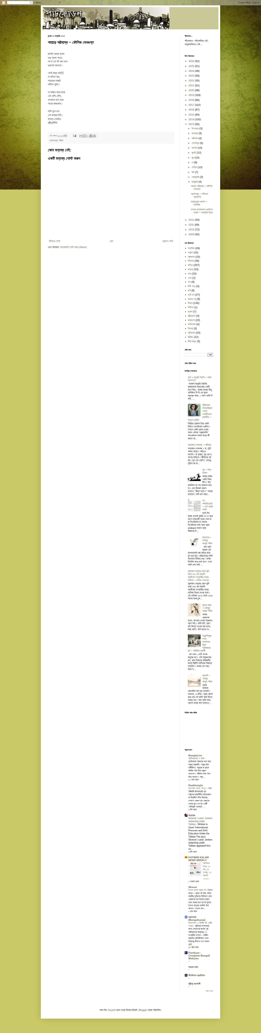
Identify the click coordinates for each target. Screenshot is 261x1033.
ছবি (189, 290)
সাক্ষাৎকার (192, 324)
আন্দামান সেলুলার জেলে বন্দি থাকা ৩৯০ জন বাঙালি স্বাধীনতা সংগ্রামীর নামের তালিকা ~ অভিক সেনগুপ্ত (198, 575)
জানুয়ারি (195, 181)
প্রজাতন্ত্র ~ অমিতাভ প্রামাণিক (199, 195)
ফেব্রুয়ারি (196, 176)
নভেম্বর (195, 133)
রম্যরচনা (191, 320)
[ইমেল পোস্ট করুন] (74, 135)
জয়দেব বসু (192, 299)
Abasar (192, 887)
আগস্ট (195, 147)
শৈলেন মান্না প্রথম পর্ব (197, 890)
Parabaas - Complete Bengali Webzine (199, 955)
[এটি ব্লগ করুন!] (84, 136)
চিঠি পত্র (191, 286)
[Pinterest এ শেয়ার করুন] (94, 136)
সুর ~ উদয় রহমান (206, 471)
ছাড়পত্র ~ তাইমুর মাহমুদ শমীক (207, 540)
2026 (192, 61)
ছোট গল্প (191, 294)
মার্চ (193, 172)
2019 (192, 95)
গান (189, 281)
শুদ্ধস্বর (191, 815)
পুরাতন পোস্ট (168, 241)
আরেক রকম (193, 967)
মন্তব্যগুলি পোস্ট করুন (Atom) (73, 247)
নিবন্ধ (190, 303)
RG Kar (192, 341)
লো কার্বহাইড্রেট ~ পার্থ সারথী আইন (207, 505)
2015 (192, 114)
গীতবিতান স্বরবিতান (196, 975)
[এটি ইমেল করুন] (81, 136)
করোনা (190, 269)
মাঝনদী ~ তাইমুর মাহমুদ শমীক (207, 678)
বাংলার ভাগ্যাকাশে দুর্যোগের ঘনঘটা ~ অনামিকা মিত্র (202, 211)
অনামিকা (191, 248)
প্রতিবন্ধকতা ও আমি (196, 758)
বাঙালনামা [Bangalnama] (196, 918)
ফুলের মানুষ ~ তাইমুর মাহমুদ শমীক (207, 608)
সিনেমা (190, 328)
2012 (192, 219)
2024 (192, 70)
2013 (192, 124)
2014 (192, 119)
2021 (192, 85)
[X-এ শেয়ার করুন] (87, 136)
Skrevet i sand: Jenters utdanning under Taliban (200, 821)
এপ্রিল (195, 167)
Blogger (143, 1009)
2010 (192, 229)
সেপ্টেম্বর (196, 143)
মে (193, 162)
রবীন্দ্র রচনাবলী (194, 983)
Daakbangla (195, 785)
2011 (192, 224)
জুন (193, 157)
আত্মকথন (191, 256)
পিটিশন (191, 307)
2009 (192, 234)
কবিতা (61, 140)
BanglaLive (195, 755)
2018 (192, 100)
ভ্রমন (190, 311)
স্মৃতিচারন (191, 332)
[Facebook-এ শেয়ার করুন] (91, 136)
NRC (190, 337)
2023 (192, 75)
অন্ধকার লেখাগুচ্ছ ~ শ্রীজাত (199, 444)
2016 (192, 109)
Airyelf (111, 1009)
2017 (192, 104)
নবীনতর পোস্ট (54, 241)
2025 (192, 66)
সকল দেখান (209, 991)
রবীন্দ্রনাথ (191, 315)
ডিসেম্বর (195, 128)
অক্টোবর (195, 138)
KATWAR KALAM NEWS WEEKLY (198, 859)
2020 (192, 90)
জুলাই (194, 152)
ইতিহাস (191, 260)
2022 (192, 80)
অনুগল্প (190, 252)
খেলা (190, 277)
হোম (111, 241)
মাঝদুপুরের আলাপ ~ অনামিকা (199, 203)
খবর (189, 273)
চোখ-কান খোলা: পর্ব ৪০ (197, 788)
